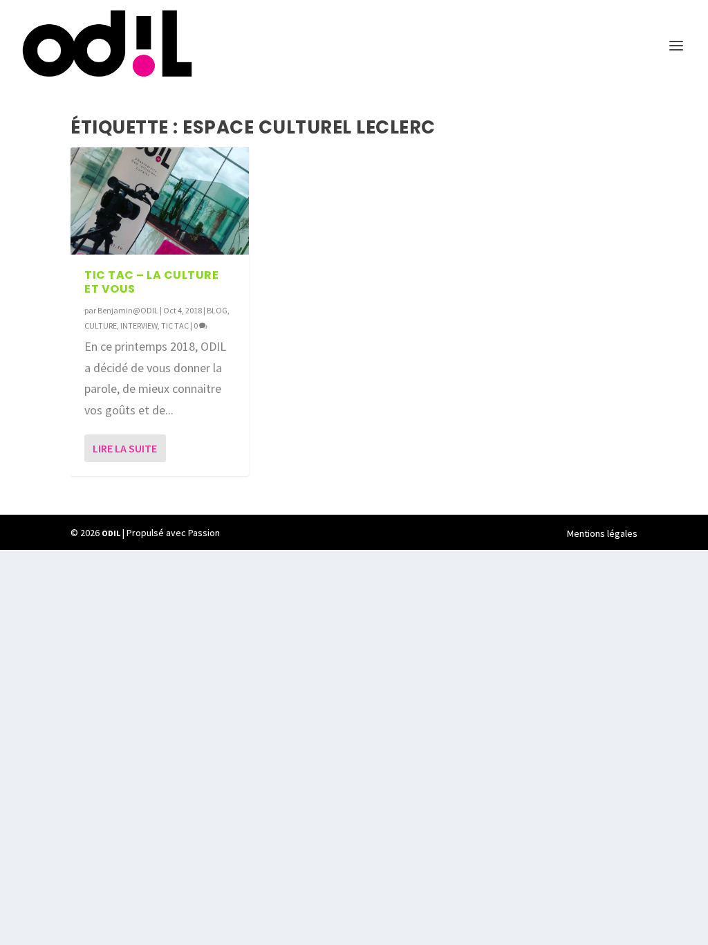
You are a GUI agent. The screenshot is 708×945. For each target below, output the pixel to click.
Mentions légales (602, 533)
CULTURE (100, 325)
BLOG (217, 310)
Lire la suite (125, 448)
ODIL (111, 533)
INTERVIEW (139, 325)
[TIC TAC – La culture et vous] (160, 201)
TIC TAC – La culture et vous (151, 282)
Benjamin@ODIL (127, 310)
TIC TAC (175, 325)
